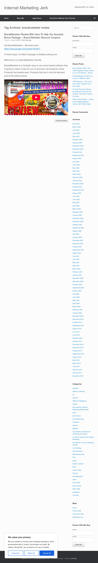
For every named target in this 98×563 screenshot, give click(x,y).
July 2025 (76, 130)
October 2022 (77, 224)
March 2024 (77, 174)
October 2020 (77, 284)
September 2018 (78, 354)
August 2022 (77, 231)
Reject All (31, 553)
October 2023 (77, 187)
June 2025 (76, 133)
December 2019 (78, 316)
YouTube (76, 495)
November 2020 (78, 281)
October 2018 (77, 351)
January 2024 (77, 180)
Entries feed (77, 511)
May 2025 (76, 136)
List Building (77, 448)
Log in (75, 507)
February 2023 (77, 212)
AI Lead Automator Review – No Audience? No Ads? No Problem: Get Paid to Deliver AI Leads (82, 92)
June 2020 (76, 297)
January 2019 (77, 341)
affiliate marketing (79, 391)
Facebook (76, 422)
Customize (16, 553)
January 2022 (77, 237)
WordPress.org (78, 517)
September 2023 (78, 190)
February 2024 (77, 177)
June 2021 (76, 259)
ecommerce (77, 416)
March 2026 (77, 127)
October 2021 (77, 246)
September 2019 (78, 325)
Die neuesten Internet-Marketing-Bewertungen (81, 408)
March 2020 (77, 306)
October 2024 (77, 152)
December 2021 (78, 240)
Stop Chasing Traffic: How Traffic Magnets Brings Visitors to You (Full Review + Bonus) (83, 70)
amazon (75, 398)
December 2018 (78, 344)
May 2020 (76, 300)
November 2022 (78, 221)
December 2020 (78, 278)
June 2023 (76, 199)
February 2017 (77, 369)
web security (77, 486)
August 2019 (77, 328)
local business (77, 451)
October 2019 (77, 322)
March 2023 (77, 209)
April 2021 (76, 265)
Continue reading (61, 120)
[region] (31, 545)
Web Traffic (76, 489)
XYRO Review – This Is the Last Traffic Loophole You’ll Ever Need (82, 83)
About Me (20, 18)
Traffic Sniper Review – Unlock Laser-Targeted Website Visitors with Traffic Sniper (83, 101)
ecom (74, 412)
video (74, 479)
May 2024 (76, 168)
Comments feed (78, 514)
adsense (75, 388)
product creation (78, 464)
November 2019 (78, 319)
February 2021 (77, 272)
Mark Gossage (26, 40)
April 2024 (76, 171)
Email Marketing (78, 419)
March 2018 (77, 363)
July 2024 (76, 161)
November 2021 (78, 243)
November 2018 (78, 347)
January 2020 (77, 313)
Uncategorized (77, 476)
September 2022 (78, 228)
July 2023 (76, 196)
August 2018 (77, 357)
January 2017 (77, 373)
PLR (74, 457)
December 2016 (78, 376)
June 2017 (76, 366)
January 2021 (77, 275)
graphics (75, 428)
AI (73, 394)
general (75, 425)
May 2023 (76, 202)
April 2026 (76, 124)
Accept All (47, 553)
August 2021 (77, 253)
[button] (94, 18)
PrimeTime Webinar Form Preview (62, 18)
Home (6, 18)
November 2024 (78, 149)
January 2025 (77, 143)
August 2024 (77, 158)
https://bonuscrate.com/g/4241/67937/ (22, 48)
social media (77, 470)
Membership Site (78, 454)
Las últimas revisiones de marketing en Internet (81, 432)
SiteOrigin (74, 558)
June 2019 (76, 335)
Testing (75, 473)
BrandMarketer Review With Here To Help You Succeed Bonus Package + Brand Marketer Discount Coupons (33, 35)
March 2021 (77, 269)
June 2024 (76, 165)
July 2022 (76, 234)
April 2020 (76, 303)
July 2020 (76, 294)
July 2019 (76, 332)
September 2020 (78, 287)
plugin (75, 460)
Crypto (75, 404)
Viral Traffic (76, 482)
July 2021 (76, 256)
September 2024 (78, 155)
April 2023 (76, 206)
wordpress (76, 492)
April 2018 (76, 360)
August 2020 (77, 291)
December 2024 (78, 146)
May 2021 (76, 262)
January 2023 (77, 215)
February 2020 (77, 309)
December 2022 (78, 218)
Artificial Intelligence (80, 401)
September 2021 (78, 250)
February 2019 (77, 338)
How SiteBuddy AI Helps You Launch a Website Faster (83, 77)
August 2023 (77, 193)
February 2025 (77, 139)
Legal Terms (36, 18)
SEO (74, 467)
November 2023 (78, 183)
